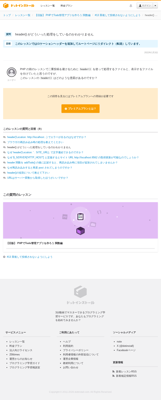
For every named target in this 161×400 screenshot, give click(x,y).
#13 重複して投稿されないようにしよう (118, 15)
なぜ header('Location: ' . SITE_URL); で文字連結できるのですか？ (45, 152)
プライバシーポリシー (76, 350)
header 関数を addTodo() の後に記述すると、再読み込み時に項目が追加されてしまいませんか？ (62, 162)
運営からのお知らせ (20, 358)
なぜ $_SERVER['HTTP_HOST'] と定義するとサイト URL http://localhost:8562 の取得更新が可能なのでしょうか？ (73, 157)
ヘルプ (67, 341)
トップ (7, 15)
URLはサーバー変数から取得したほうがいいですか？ (37, 177)
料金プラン (66, 5)
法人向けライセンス (20, 350)
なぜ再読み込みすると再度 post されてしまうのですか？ (39, 167)
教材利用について (73, 363)
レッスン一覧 (48, 5)
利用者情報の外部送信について (81, 354)
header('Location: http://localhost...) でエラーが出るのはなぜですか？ (46, 137)
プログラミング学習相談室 (24, 367)
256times (14, 354)
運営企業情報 (70, 358)
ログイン (146, 5)
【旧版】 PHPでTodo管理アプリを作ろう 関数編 (63, 15)
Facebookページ (126, 350)
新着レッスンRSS (126, 371)
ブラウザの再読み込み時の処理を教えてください (35, 142)
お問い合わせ (70, 367)
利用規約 (68, 345)
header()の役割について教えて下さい (28, 172)
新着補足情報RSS (126, 375)
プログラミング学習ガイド (24, 363)
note (119, 341)
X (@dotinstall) (125, 345)
